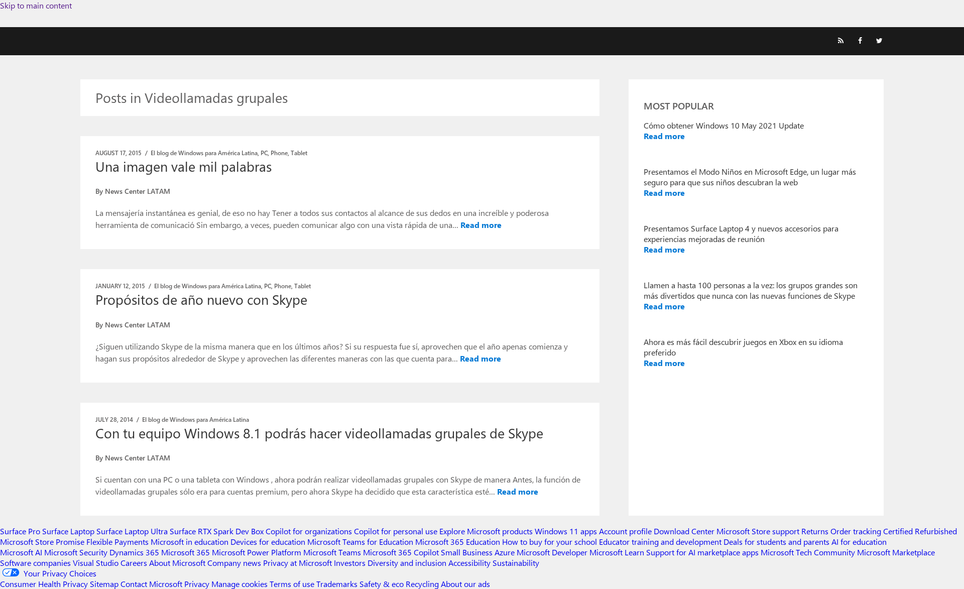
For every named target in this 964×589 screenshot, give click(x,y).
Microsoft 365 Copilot (401, 552)
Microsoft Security (75, 552)
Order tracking (855, 531)
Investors (350, 562)
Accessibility (469, 562)
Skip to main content (36, 5)
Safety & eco (381, 583)
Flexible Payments (117, 541)
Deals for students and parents (776, 541)
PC (264, 153)
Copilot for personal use (395, 531)
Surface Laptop (68, 531)
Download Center (684, 531)
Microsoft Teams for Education (360, 541)
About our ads (465, 583)
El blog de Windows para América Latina (204, 153)
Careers (133, 562)
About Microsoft (177, 562)
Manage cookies (239, 583)
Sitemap (104, 583)
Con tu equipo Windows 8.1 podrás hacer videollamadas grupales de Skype (319, 433)
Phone (279, 153)
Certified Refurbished (920, 531)
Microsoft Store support (757, 531)
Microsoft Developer (552, 552)
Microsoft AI (21, 552)
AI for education (859, 541)
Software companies (35, 562)
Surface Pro (20, 531)
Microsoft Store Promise (42, 541)
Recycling (422, 583)
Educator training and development (660, 541)
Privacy (197, 583)
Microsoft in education (189, 541)
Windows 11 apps (566, 531)
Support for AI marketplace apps (702, 552)
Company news (234, 562)
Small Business (467, 552)
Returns (814, 531)
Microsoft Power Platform (256, 552)
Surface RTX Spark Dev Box (217, 531)
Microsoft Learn (616, 552)
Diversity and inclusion (407, 562)
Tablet (299, 153)
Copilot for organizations (309, 531)
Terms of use (292, 583)
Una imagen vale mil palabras (183, 166)
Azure (505, 552)
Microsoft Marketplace (896, 552)
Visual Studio (95, 562)
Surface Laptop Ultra (132, 531)
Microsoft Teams (332, 552)
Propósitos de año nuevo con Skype (201, 299)
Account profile (625, 531)
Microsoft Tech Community (808, 552)
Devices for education (267, 541)
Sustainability (516, 562)
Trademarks (336, 583)
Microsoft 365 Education (457, 541)
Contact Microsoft (151, 583)
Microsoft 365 (185, 552)
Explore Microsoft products (486, 531)
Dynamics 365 (134, 552)
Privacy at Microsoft (297, 562)
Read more (481, 224)
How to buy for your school (549, 541)
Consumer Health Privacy (44, 583)
